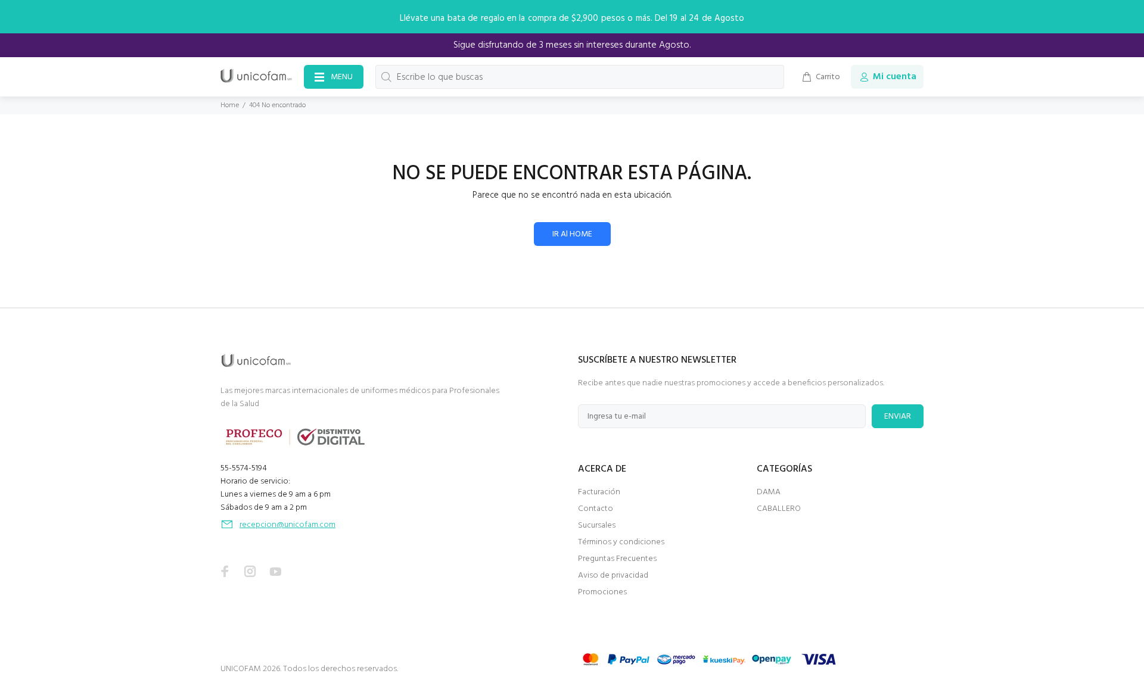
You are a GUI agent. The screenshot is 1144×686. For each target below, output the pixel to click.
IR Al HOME (572, 234)
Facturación (599, 492)
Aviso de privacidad (613, 575)
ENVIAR (897, 416)
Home (229, 105)
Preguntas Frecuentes (617, 559)
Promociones (602, 592)
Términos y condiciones (621, 542)
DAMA (769, 492)
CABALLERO (779, 509)
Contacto (595, 509)
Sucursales (596, 525)
